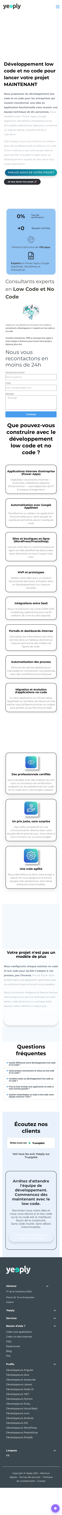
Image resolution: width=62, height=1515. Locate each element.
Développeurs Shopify (19, 1437)
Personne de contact (15, 372)
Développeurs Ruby (18, 1403)
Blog (9, 1351)
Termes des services (29, 1477)
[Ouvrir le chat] (55, 1508)
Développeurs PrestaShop (22, 1432)
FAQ (8, 1341)
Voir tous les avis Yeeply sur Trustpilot (31, 1155)
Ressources (13, 1346)
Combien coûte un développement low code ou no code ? (31, 1079)
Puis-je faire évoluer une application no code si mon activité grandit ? (31, 1087)
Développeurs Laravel (19, 1384)
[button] (31, 1064)
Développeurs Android (19, 1418)
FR (7, 1455)
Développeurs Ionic (18, 1413)
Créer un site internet (19, 1336)
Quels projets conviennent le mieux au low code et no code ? (31, 1072)
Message (9, 394)
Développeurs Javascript (21, 1379)
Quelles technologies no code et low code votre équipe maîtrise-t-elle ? (31, 1095)
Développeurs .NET (17, 1394)
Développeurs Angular (19, 1370)
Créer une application (19, 1331)
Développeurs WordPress (21, 1427)
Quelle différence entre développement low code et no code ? (32, 1064)
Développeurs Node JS (20, 1389)
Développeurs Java (17, 1374)
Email (8, 383)
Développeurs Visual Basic (22, 1408)
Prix (8, 1355)
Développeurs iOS (17, 1423)
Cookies (41, 1481)
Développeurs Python (19, 1398)
